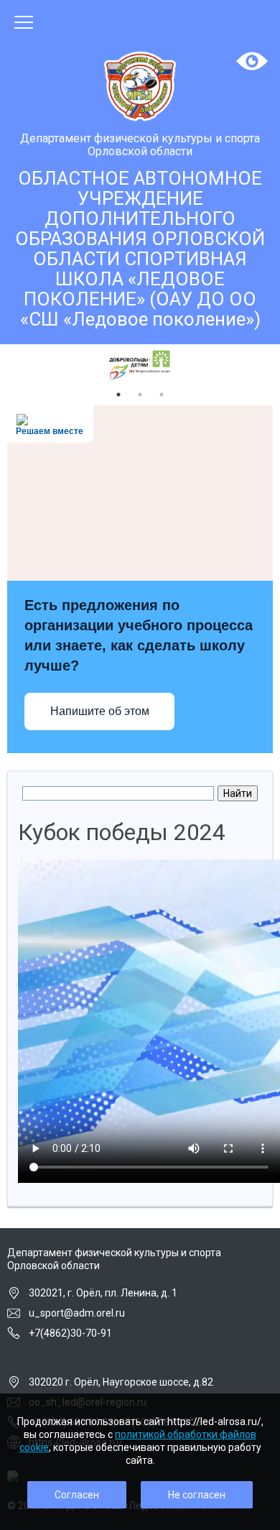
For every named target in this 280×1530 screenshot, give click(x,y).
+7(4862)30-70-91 (70, 1333)
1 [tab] (118, 394)
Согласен (77, 1495)
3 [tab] (161, 394)
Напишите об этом (99, 711)
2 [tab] (140, 394)
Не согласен (196, 1495)
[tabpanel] (140, 365)
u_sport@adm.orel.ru (77, 1313)
